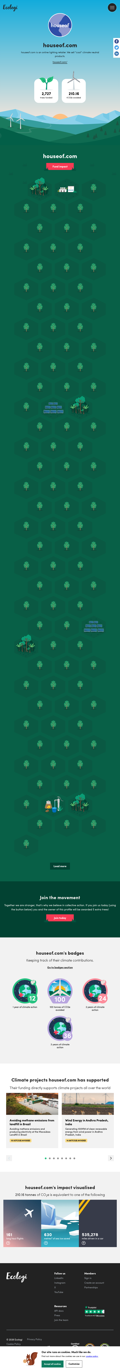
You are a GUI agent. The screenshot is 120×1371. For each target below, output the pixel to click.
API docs (59, 1310)
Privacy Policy (34, 1339)
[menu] (112, 7)
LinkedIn (58, 1278)
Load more (60, 866)
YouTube (58, 1292)
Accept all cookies (52, 1363)
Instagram (59, 1282)
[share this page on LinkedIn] (116, 53)
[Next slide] (111, 1158)
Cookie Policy (13, 1344)
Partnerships (91, 1287)
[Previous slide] (9, 1158)
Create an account (94, 1282)
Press (57, 1315)
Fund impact (60, 166)
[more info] (8, 1243)
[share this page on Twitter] (116, 47)
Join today (60, 918)
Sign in (87, 1278)
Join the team (61, 1320)
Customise (74, 1363)
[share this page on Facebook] (116, 41)
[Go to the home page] (10, 8)
